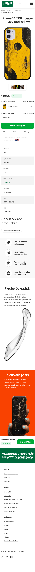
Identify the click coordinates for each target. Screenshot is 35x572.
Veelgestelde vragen (11, 474)
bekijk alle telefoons (28, 113)
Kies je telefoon (17, 113)
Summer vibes (9, 521)
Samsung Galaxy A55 (11, 503)
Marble (6, 525)
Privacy (3, 551)
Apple (3, 10)
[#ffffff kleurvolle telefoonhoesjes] (7, 4)
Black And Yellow (8, 12)
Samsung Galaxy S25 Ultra (13, 500)
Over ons (7, 478)
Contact (7, 482)
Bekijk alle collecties (11, 541)
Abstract (18, 10)
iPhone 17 (7, 492)
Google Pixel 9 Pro (10, 507)
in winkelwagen (17, 125)
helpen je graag (24, 457)
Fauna (6, 533)
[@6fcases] (2, 557)
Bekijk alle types (9, 511)
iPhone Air (7, 496)
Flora (6, 529)
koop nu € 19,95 (25, 442)
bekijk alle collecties (28, 101)
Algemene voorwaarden (16, 551)
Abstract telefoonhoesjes (12, 230)
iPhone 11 (10, 10)
